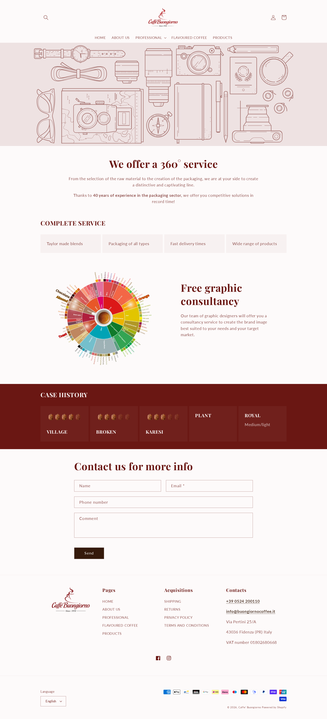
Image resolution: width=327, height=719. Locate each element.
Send (89, 553)
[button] (45, 17)
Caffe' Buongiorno (249, 707)
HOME (107, 601)
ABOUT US (111, 609)
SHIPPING (172, 601)
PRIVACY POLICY (178, 617)
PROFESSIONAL (115, 617)
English (51, 701)
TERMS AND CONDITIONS (186, 625)
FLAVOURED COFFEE (120, 625)
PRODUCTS (112, 633)
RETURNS (172, 609)
